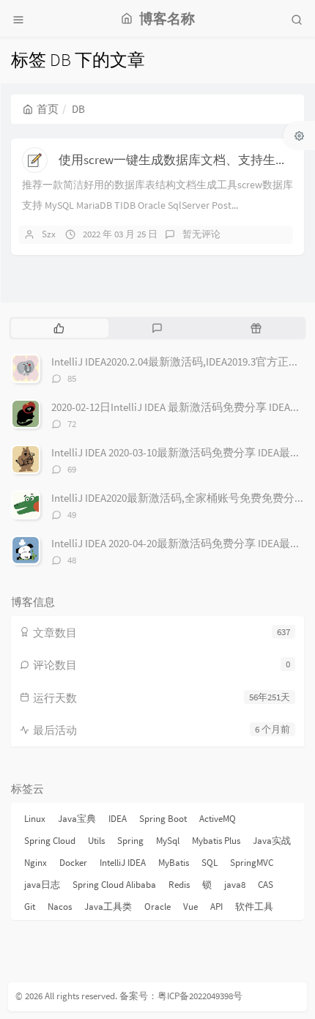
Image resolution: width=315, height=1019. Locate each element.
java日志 (42, 884)
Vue (190, 906)
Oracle (157, 906)
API (216, 906)
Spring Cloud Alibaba (114, 884)
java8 (234, 884)
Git (29, 906)
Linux (34, 818)
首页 (48, 109)
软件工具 (254, 906)
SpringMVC (251, 862)
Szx (49, 234)
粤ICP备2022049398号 (200, 996)
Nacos (60, 906)
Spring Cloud (49, 840)
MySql (167, 840)
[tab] (59, 328)
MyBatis (173, 862)
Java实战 (272, 840)
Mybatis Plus (216, 840)
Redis (179, 884)
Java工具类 (108, 906)
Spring (130, 840)
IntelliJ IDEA (123, 862)
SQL (209, 862)
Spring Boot (163, 818)
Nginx (35, 862)
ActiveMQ (217, 818)
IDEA (117, 818)
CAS (265, 884)
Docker (73, 862)
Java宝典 (77, 818)
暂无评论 (201, 234)
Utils (96, 840)
